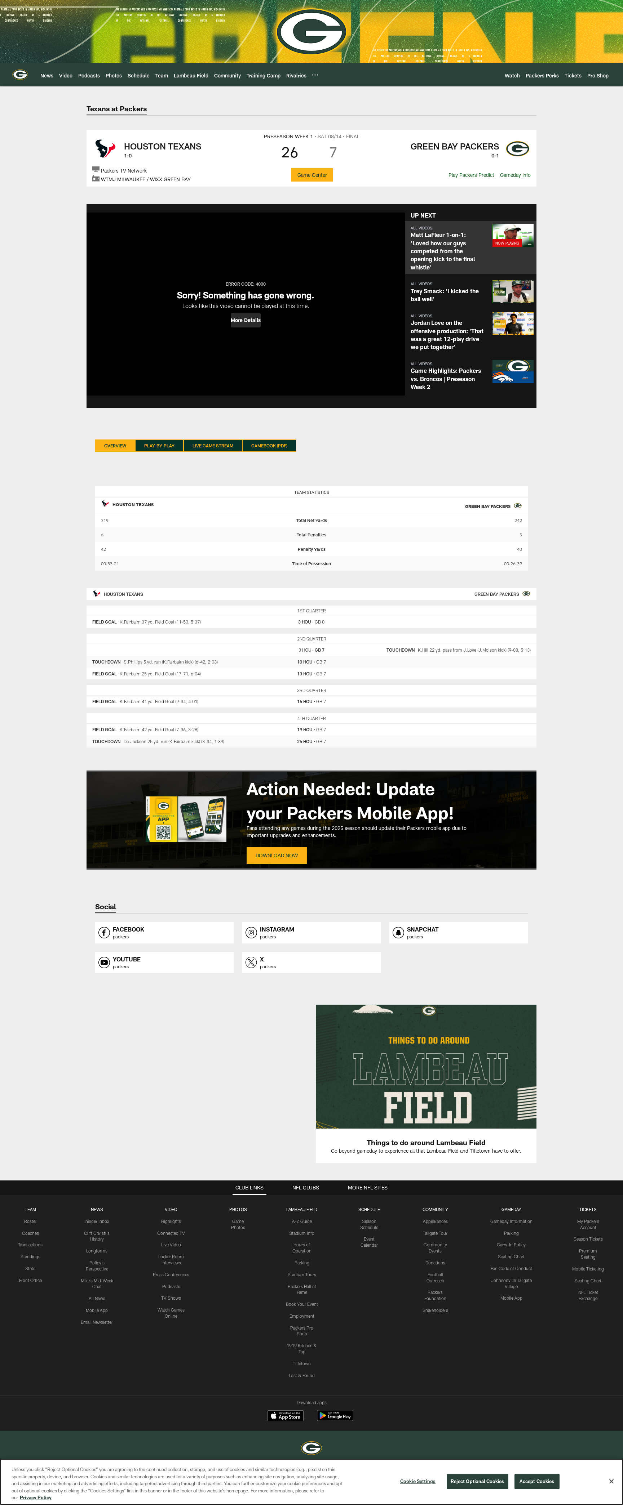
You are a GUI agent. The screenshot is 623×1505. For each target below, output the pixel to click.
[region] (311, 1482)
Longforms (96, 1250)
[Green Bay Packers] (311, 1449)
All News (97, 1298)
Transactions (30, 1244)
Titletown (302, 1363)
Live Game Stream (213, 445)
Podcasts (171, 1286)
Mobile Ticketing (588, 1268)
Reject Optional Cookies (477, 1481)
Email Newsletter (97, 1322)
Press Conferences (171, 1274)
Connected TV (171, 1233)
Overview (115, 445)
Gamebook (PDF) (269, 445)
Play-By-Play (159, 445)
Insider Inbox (96, 1221)
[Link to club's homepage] (20, 74)
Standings (30, 1256)
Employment (302, 1315)
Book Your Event (302, 1304)
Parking (302, 1262)
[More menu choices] (315, 75)
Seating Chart (511, 1256)
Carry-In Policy (511, 1244)
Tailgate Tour (435, 1233)
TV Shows (171, 1297)
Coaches (30, 1233)
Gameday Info (515, 175)
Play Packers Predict (471, 175)
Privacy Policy (36, 1497)
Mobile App (97, 1310)
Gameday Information (511, 1221)
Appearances (435, 1221)
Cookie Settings (418, 1481)
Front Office (30, 1280)
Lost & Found (302, 1375)
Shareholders (435, 1310)
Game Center (312, 175)
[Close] (611, 1482)
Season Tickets (588, 1238)
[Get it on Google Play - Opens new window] (335, 1419)
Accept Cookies (537, 1481)
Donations (435, 1262)
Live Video (171, 1244)
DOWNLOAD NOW (277, 855)
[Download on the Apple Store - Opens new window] (285, 1416)
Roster (30, 1221)
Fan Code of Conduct (511, 1268)
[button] (246, 320)
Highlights (171, 1221)
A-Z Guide (302, 1221)
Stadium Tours (302, 1274)
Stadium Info (301, 1233)
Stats (30, 1268)
